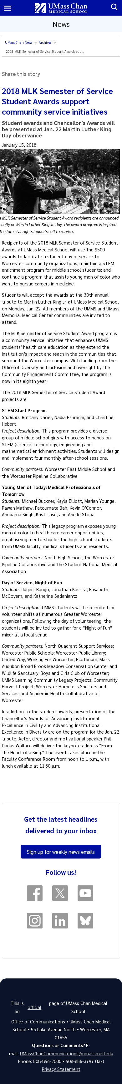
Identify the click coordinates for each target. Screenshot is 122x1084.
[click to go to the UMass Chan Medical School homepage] (61, 7)
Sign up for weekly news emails (61, 851)
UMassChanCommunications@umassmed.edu (66, 1053)
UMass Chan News (18, 42)
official (34, 1007)
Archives (45, 42)
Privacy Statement (61, 1069)
